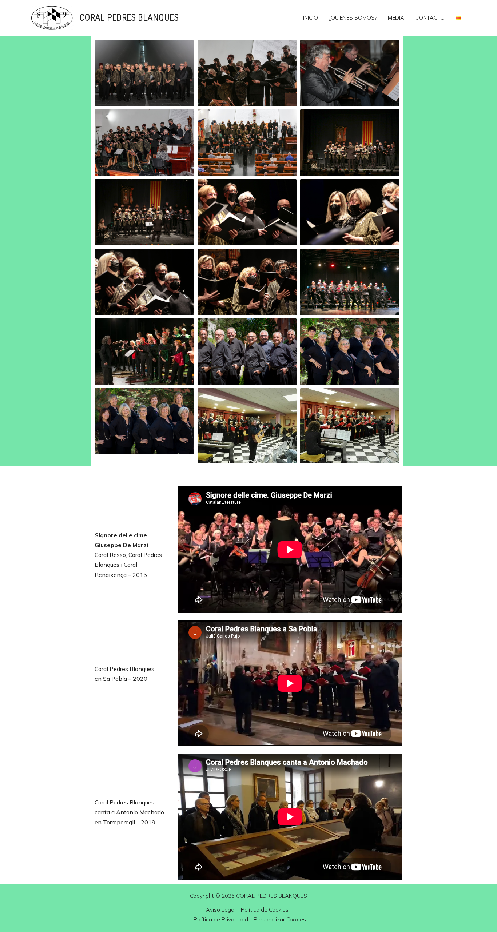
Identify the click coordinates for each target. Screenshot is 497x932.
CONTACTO (430, 17)
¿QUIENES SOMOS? (353, 17)
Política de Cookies (265, 909)
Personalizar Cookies (280, 919)
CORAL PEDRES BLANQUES (129, 17)
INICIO (310, 17)
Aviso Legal (220, 909)
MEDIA (396, 17)
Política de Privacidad (221, 919)
